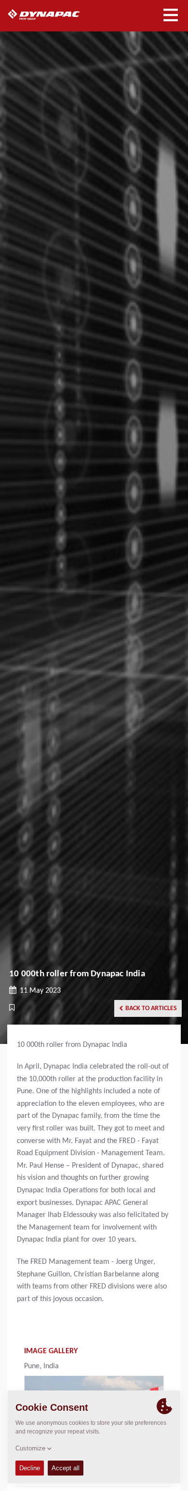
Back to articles (151, 1008)
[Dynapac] (55, 14)
